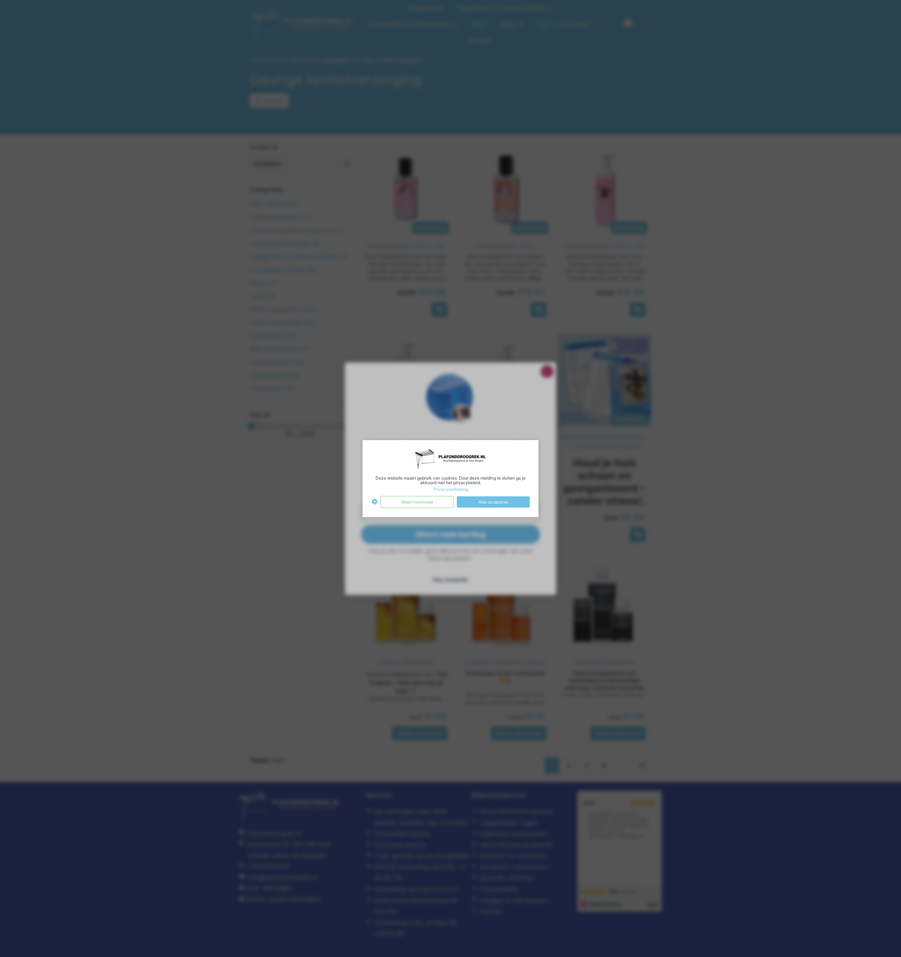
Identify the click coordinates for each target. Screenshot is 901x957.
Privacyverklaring (450, 489)
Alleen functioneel (417, 501)
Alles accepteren (493, 501)
